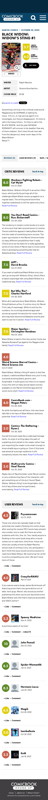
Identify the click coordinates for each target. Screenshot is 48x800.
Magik (24, 709)
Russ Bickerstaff (20, 217)
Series (11, 73)
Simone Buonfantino (28, 88)
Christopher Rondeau (23, 331)
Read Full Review (9, 205)
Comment (16, 565)
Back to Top (37, 171)
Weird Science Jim (12, 364)
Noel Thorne (18, 466)
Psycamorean (29, 514)
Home (11, 793)
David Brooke (19, 264)
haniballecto (28, 731)
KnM (23, 753)
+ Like (6, 565)
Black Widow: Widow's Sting (16, 36)
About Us (21, 793)
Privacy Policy (33, 793)
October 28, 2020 (30, 30)
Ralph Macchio (25, 82)
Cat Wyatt (17, 182)
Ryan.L (15, 428)
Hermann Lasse (30, 686)
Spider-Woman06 (31, 664)
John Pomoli (28, 642)
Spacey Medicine (31, 617)
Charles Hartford (21, 293)
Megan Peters (19, 402)
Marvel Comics (10, 30)
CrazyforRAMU (30, 576)
